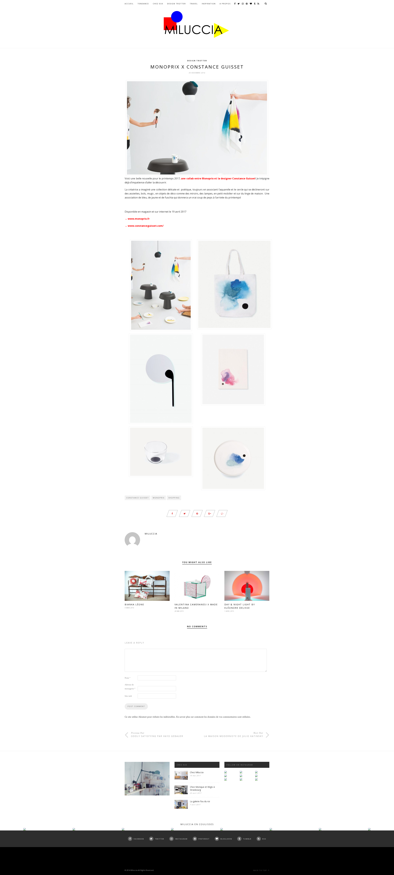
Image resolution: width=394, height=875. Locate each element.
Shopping (174, 498)
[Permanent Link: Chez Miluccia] (181, 779)
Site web (128, 696)
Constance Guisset (137, 498)
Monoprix (158, 498)
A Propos (225, 3)
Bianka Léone (134, 604)
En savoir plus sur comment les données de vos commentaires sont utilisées (213, 716)
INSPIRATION (209, 3)
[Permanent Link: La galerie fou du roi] (181, 808)
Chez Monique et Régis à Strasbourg (202, 788)
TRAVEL (194, 3)
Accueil (129, 3)
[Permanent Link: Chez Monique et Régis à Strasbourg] (181, 793)
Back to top (260, 870)
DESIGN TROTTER (176, 3)
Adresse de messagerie (130, 686)
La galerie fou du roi (200, 801)
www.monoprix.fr (139, 218)
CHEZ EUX (158, 3)
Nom (127, 678)
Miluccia (151, 533)
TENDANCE (143, 3)
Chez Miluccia (196, 772)
